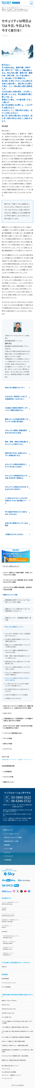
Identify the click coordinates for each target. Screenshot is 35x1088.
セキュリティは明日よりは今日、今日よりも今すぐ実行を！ (16, 488)
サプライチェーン (28, 759)
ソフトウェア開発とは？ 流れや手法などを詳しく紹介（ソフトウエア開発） (17, 1022)
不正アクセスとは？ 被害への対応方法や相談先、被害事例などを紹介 (17, 727)
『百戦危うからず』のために (14, 534)
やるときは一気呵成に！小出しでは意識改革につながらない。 (16, 397)
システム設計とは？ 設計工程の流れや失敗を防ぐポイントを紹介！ (17, 1032)
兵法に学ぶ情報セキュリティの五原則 (16, 524)
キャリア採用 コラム (7, 1017)
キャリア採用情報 (6, 987)
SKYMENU (4, 931)
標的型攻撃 (5, 759)
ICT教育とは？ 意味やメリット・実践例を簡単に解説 (15, 1045)
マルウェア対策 (8, 777)
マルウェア (7, 852)
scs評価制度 (7, 771)
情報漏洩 (7, 845)
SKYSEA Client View (10, 903)
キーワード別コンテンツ (11, 566)
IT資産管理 (7, 860)
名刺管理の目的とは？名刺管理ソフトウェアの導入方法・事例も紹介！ (17, 1050)
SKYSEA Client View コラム (9, 1009)
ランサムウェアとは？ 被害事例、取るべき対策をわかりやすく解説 (18, 581)
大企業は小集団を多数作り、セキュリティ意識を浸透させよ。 (16, 409)
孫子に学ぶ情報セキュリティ (14, 627)
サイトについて (6, 1069)
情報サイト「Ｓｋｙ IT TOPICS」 (9, 1000)
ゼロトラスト (7, 713)
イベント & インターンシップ (9, 983)
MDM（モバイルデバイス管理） (13, 837)
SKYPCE (4, 909)
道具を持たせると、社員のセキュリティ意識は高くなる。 (16, 454)
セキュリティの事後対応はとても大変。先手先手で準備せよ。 (16, 476)
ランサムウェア (14, 759)
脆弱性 (21, 759)
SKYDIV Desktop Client (8, 914)
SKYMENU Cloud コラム (8, 1013)
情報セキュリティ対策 (10, 595)
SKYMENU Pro (8, 954)
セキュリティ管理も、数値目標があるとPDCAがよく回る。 (16, 431)
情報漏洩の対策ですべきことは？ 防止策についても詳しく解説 (17, 601)
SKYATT (7, 926)
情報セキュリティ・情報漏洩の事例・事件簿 (18, 619)
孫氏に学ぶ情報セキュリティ (15, 387)
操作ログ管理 (7, 744)
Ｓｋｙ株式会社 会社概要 (9, 1072)
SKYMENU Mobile (9, 942)
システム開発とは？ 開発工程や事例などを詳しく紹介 (15, 1027)
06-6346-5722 (21, 800)
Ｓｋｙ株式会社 (20, 1085)
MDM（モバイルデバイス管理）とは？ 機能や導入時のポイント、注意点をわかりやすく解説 (18, 707)
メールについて (6, 1078)
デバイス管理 (7, 738)
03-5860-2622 (21, 797)
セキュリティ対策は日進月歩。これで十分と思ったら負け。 (16, 465)
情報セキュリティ (8, 782)
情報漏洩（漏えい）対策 (11, 841)
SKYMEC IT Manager (10, 920)
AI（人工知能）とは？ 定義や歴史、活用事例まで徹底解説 (16, 1037)
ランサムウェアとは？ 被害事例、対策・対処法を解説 (15, 1056)
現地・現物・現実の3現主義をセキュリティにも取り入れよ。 (16, 442)
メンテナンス (7, 749)
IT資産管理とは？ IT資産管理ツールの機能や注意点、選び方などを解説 (18, 719)
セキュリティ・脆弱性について (10, 1075)
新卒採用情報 (5, 978)
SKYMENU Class (8, 948)
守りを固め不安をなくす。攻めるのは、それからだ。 (16, 513)
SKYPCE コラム (6, 1004)
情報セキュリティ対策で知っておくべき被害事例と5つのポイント (17, 610)
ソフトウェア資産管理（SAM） (12, 733)
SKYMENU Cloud (11, 936)
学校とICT (4, 967)
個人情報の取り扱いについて (10, 1066)
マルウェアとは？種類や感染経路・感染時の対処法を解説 (17, 588)
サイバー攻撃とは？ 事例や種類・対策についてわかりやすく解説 (18, 574)
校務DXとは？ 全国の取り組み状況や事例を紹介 (14, 1060)
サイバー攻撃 (8, 849)
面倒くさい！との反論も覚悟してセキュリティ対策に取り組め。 (16, 420)
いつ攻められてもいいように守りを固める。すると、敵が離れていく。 (16, 500)
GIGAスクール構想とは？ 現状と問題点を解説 (13, 1041)
